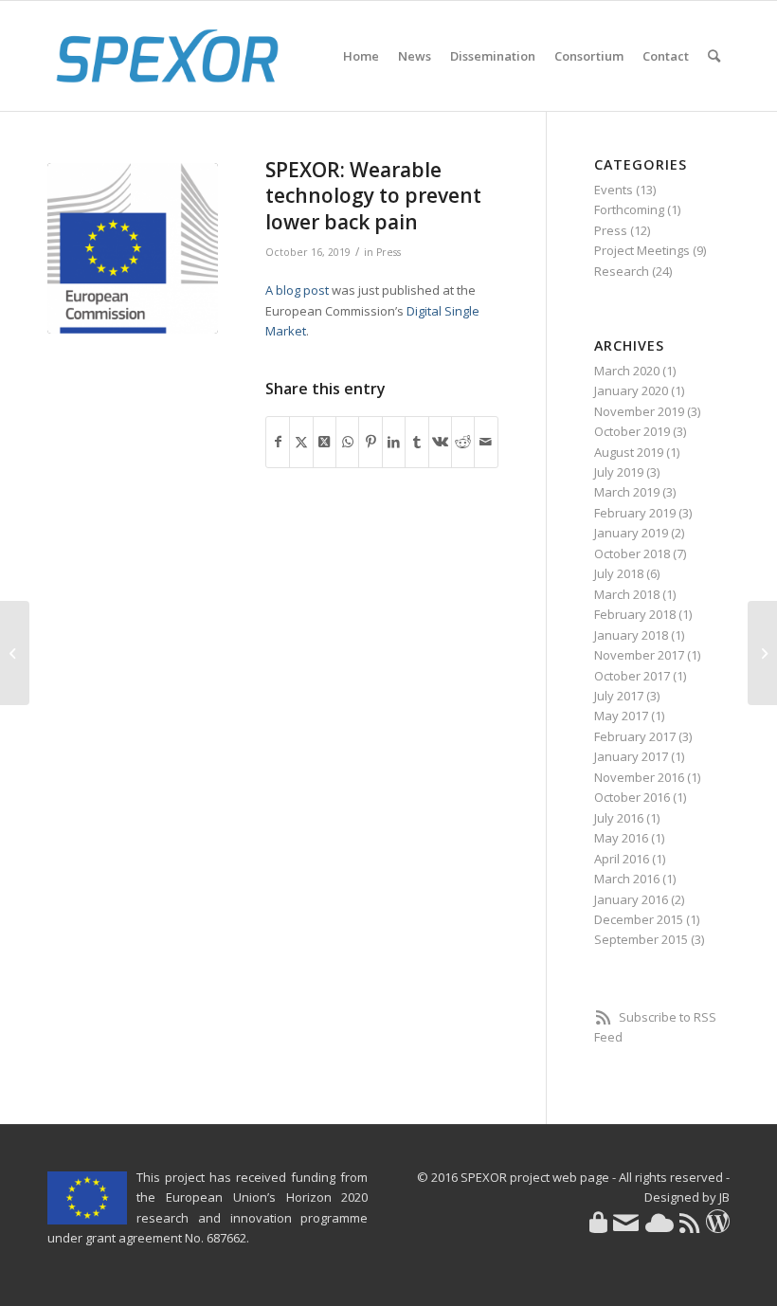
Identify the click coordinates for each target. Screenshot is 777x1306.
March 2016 (627, 878)
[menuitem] (361, 56)
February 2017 (635, 736)
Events (613, 189)
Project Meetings (642, 250)
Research (621, 271)
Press (388, 252)
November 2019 (639, 411)
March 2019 (627, 491)
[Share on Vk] (440, 441)
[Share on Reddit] (463, 441)
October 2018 (632, 553)
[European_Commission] (132, 248)
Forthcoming (629, 209)
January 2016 (631, 899)
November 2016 (639, 777)
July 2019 (618, 472)
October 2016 (632, 797)
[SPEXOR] (167, 56)
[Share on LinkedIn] (394, 441)
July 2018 (618, 573)
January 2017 (631, 756)
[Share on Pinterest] (370, 441)
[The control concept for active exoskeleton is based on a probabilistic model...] (14, 653)
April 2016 (621, 858)
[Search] (714, 56)
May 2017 (621, 715)
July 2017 (618, 695)
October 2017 (632, 675)
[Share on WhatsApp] (347, 441)
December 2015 (638, 919)
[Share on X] (301, 441)
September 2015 (641, 939)
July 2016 (618, 817)
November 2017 (639, 654)
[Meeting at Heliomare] (762, 653)
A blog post (297, 290)
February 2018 (635, 614)
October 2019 (632, 431)
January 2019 (631, 532)
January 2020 (631, 390)
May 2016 (621, 837)
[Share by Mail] (486, 441)
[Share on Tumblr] (416, 441)
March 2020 (627, 370)
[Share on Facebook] (277, 441)
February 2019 (635, 512)
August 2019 (628, 452)
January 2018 (631, 635)
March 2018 (627, 594)
